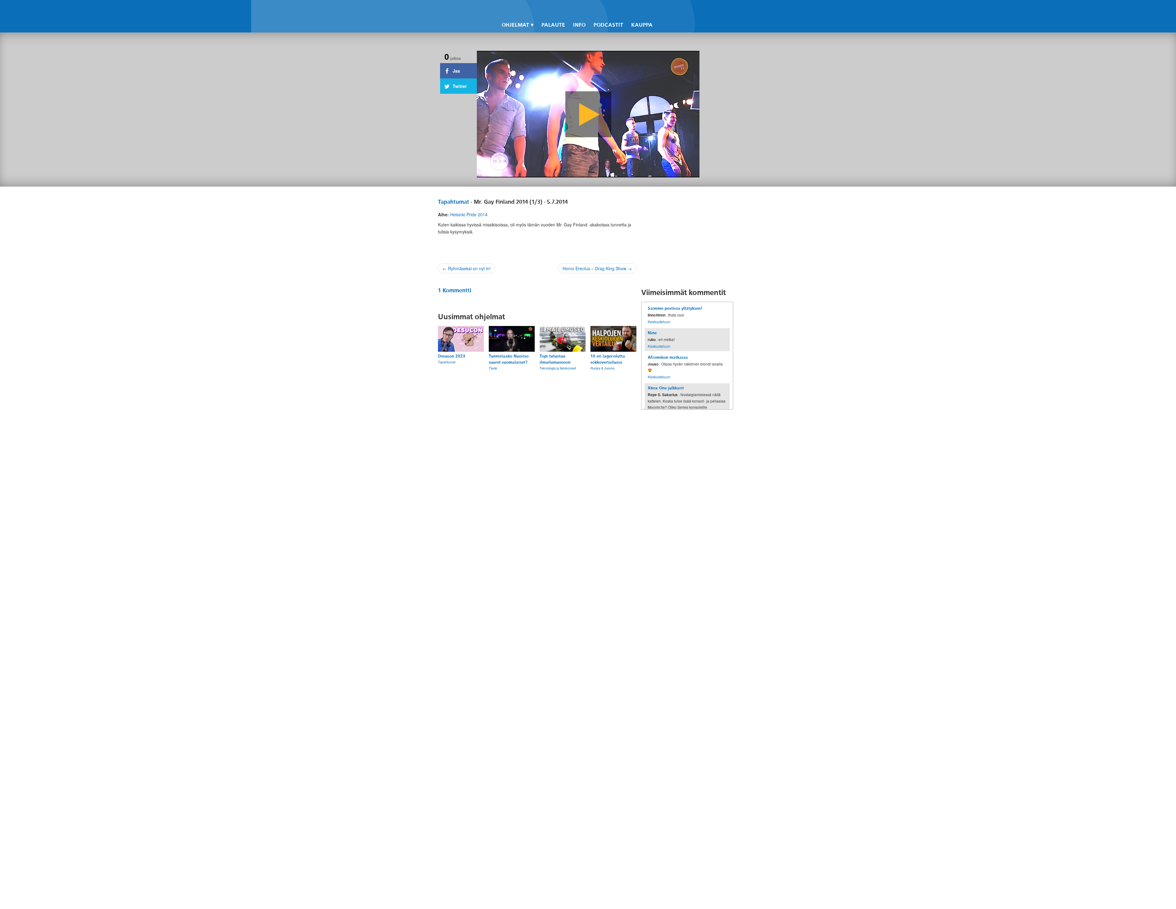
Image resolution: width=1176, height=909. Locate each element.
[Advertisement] (687, 237)
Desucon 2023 (451, 356)
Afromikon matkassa (668, 357)
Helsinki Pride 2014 (469, 214)
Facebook (659, 9)
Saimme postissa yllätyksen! (675, 308)
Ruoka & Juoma (602, 367)
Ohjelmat (515, 25)
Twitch (690, 9)
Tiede (493, 367)
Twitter (669, 9)
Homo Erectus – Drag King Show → (597, 268)
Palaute (553, 25)
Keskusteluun (659, 321)
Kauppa (642, 25)
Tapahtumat (453, 202)
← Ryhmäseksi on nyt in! (467, 268)
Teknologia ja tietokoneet (558, 367)
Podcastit (608, 25)
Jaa (455, 71)
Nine (652, 332)
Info (579, 25)
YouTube (679, 9)
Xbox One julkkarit (666, 388)
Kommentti (454, 290)
